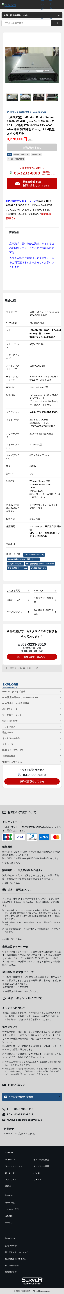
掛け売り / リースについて (16, 1252)
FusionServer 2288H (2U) (34, 555)
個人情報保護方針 (13, 1265)
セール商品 (10, 1203)
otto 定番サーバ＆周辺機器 (15, 703)
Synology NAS (10, 721)
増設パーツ (7, 732)
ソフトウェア (8, 726)
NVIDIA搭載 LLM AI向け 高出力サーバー (23, 559)
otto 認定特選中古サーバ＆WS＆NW (40, 564)
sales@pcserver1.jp (29, 1119)
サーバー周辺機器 (41, 1160)
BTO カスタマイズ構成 (13, 691)
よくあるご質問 (12, 1209)
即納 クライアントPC (12, 750)
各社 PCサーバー (10, 709)
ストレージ (7, 744)
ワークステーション (15, 564)
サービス (37, 1179)
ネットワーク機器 (11, 738)
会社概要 (9, 1216)
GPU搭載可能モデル (38, 568)
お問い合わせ (11, 1246)
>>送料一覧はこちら (12, 939)
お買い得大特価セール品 (28, 668)
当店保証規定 (11, 1272)
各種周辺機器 (8, 756)
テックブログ (11, 1222)
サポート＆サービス (12, 762)
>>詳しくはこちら (11, 863)
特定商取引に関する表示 (15, 1259)
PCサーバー (10, 1160)
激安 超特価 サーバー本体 (17, 568)
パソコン (37, 1173)
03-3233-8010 (27, 173)
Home (11, 668)
